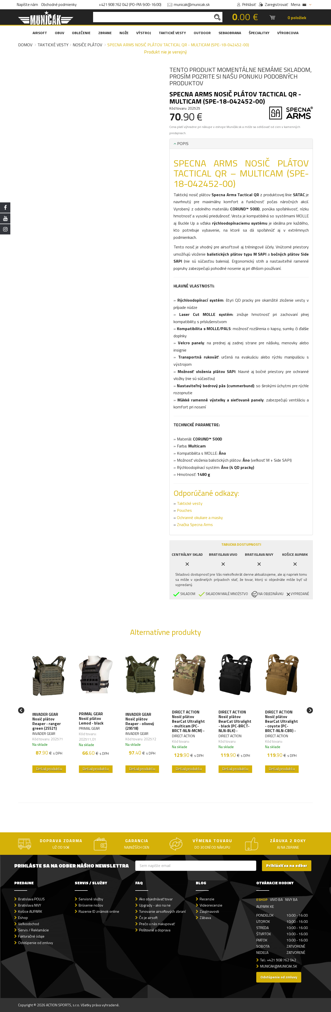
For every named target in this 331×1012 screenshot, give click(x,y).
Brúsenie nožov (91, 905)
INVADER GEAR (43, 733)
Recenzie (207, 899)
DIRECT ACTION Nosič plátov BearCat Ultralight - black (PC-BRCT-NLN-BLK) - (235, 721)
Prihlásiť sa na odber (286, 866)
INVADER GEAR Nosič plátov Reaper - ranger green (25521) (46, 721)
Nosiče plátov (87, 45)
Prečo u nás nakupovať (157, 923)
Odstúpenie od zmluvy (35, 942)
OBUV (59, 32)
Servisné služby (91, 899)
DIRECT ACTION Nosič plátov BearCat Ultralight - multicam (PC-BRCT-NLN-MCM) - (188, 721)
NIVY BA (291, 899)
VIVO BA (276, 899)
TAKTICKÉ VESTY (172, 32)
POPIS (182, 143)
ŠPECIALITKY (259, 32)
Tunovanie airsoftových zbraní (162, 911)
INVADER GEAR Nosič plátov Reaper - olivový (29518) (139, 721)
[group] (49, 710)
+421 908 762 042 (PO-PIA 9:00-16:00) (130, 4)
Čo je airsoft (148, 917)
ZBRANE (105, 32)
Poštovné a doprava (154, 930)
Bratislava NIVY (29, 905)
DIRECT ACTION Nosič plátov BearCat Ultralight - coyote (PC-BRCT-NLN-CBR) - (281, 721)
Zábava (205, 917)
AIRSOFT (40, 32)
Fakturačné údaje (31, 936)
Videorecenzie (211, 905)
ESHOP (261, 899)
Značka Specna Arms (195, 524)
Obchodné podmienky (59, 4)
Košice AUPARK (30, 911)
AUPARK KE (265, 906)
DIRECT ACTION (183, 736)
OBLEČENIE (81, 32)
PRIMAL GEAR (89, 728)
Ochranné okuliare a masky (200, 517)
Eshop (23, 917)
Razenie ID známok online (99, 911)
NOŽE (124, 32)
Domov (25, 45)
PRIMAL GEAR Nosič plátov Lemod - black (91, 719)
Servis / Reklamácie (33, 930)
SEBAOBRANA (230, 32)
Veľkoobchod (28, 923)
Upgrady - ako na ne (155, 905)
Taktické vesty (53, 45)
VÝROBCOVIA (287, 32)
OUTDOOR (202, 32)
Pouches (184, 510)
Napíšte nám (27, 4)
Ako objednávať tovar (156, 899)
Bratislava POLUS (31, 899)
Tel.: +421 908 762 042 (278, 960)
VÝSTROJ (143, 32)
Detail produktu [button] (49, 769)
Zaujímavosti (209, 911)
